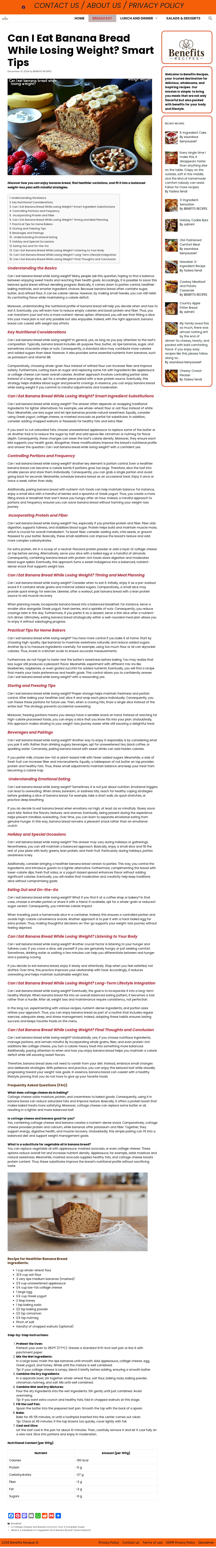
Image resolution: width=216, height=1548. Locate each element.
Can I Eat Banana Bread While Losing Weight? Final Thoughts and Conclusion (64, 259)
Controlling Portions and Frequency (36, 211)
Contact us (130, 1542)
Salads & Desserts (183, 18)
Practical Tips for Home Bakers (32, 224)
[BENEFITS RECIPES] (5, 18)
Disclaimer (206, 1542)
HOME (79, 18)
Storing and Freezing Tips (29, 228)
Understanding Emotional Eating (35, 237)
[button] (210, 18)
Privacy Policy (109, 1542)
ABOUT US (104, 5)
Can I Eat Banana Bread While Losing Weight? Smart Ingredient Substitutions (63, 206)
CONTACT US (57, 5)
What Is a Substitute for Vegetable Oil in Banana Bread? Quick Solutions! (51, 1530)
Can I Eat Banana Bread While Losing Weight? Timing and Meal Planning (60, 220)
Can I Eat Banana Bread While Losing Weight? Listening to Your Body (58, 250)
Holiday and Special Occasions (33, 241)
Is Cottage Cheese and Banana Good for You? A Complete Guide (47, 1527)
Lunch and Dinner (136, 18)
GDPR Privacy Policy (180, 1542)
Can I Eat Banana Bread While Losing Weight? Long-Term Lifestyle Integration (64, 255)
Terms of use (153, 1542)
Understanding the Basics (28, 198)
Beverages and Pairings (28, 233)
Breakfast (102, 18)
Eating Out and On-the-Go (31, 246)
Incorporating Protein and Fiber (33, 215)
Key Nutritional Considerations (32, 202)
